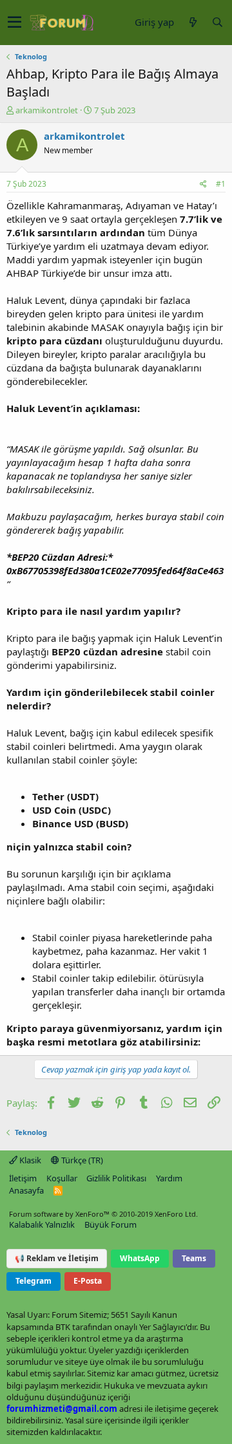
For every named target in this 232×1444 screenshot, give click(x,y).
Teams (194, 1258)
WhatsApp (140, 1258)
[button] (14, 22)
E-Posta (87, 1280)
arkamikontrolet (46, 110)
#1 (221, 183)
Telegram (33, 1280)
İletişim (23, 1178)
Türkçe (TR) (81, 1160)
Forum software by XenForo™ (103, 1214)
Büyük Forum (110, 1224)
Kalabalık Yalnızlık (42, 1224)
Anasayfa (26, 1190)
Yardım (169, 1178)
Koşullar (61, 1178)
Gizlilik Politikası (116, 1178)
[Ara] (217, 22)
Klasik (29, 1160)
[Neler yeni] (192, 22)
